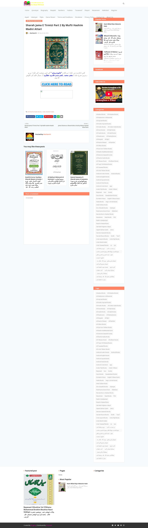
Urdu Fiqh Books (114, 239)
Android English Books (102, 177)
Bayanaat (99, 192)
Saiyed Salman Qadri (102, 230)
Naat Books (108, 217)
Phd (114, 217)
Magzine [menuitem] (114, 10)
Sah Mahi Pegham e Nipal (103, 226)
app (111, 186)
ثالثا (115, 245)
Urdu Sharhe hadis (48, 112)
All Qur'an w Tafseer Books (104, 149)
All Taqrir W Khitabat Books (104, 164)
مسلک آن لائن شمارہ (101, 273)
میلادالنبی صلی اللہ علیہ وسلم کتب (105, 276)
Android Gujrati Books (102, 180)
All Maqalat (99, 139)
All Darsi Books (100, 130)
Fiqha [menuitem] (41, 17)
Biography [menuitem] (44, 10)
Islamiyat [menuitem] (34, 17)
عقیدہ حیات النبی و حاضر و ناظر (104, 255)
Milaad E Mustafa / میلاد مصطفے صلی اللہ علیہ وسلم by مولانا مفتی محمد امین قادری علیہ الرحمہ (112, 39)
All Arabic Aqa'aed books (103, 124)
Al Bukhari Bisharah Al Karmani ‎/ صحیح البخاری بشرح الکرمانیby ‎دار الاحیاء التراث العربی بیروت (56, 180)
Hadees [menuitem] (70, 10)
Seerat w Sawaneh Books (103, 233)
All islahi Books (111, 133)
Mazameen (99, 217)
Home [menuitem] (27, 10)
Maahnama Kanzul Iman (103, 211)
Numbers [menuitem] (61, 10)
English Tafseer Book (114, 198)
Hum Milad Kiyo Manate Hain (112, 25)
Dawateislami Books (111, 195)
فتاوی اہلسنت (100, 258)
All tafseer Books (113, 161)
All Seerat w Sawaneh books (104, 155)
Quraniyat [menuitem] (35, 10)
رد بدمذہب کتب (111, 248)
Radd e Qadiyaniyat (102, 220)
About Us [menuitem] (110, 17)
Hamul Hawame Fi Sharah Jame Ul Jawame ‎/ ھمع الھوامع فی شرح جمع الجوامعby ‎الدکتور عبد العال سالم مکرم (79, 181)
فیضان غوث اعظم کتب (102, 267)
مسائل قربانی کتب (109, 270)
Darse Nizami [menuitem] (50, 17)
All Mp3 (107, 139)
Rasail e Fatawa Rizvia (102, 223)
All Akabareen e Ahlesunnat (104, 117)
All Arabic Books (101, 127)
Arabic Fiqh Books (101, 189)
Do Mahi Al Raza (101, 198)
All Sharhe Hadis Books (34, 112)
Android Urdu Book (102, 186)
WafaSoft (33, 33)
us (111, 245)
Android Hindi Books (102, 183)
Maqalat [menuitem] (53, 10)
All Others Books (101, 145)
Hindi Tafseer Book (101, 205)
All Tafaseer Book (101, 161)
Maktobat (114, 211)
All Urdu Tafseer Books (103, 170)
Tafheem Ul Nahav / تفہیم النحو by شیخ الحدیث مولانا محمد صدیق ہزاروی (113, 54)
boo (105, 192)
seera (111, 230)
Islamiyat (112, 208)
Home (60, 475)
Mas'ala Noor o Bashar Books (104, 214)
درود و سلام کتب (100, 248)
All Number (112, 142)
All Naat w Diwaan (101, 142)
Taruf (118, 236)
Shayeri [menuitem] (87, 10)
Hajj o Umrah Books (111, 202)
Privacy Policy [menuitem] (89, 17)
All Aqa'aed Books (101, 120)
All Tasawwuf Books (102, 167)
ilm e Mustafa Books (102, 208)
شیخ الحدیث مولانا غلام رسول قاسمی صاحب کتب (107, 252)
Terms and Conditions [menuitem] (65, 17)
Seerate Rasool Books (102, 236)
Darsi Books (99, 195)
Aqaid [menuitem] (27, 17)
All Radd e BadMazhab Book (104, 152)
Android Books (115, 173)
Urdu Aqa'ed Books (102, 239)
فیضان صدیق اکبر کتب (102, 264)
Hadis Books (100, 202)
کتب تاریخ (112, 267)
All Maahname (100, 136)
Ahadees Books (100, 114)
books (110, 192)
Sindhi (112, 236)
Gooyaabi (49, 525)
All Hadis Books (100, 133)
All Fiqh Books (111, 130)
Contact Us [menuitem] (100, 17)
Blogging (33, 525)
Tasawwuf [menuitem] (78, 10)
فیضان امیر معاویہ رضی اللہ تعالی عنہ (106, 261)
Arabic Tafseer (113, 189)
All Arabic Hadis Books (114, 127)
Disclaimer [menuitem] (78, 17)
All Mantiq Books (111, 136)
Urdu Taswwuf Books (102, 245)
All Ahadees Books (112, 114)
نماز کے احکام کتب (101, 279)
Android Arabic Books (102, 173)
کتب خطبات (99, 270)
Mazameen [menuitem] (96, 10)
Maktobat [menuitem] (105, 10)
